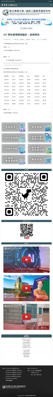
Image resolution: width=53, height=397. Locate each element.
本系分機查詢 (9, 380)
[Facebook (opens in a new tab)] (49, 1)
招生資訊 (30, 28)
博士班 (16, 39)
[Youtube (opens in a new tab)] (51, 1)
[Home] (21, 28)
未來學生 (28, 39)
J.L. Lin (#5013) (43, 39)
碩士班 (33, 39)
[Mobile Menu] (51, 5)
